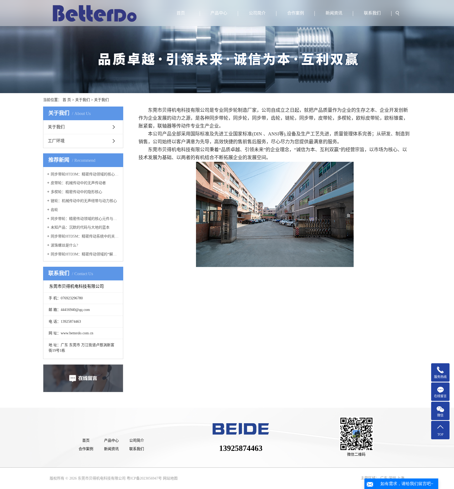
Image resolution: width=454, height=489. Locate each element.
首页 (181, 13)
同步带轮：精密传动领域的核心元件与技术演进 (85, 219)
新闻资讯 (334, 13)
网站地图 (170, 478)
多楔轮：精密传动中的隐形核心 (76, 192)
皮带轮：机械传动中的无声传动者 (78, 183)
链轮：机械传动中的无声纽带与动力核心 (84, 201)
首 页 (67, 100)
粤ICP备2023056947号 (144, 478)
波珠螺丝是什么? (64, 245)
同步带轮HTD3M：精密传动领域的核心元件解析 (85, 174)
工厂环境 (56, 141)
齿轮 (54, 210)
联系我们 (372, 13)
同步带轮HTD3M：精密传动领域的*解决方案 (85, 254)
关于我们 (82, 100)
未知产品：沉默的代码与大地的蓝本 (80, 227)
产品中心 (218, 13)
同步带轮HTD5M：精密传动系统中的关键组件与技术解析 (85, 236)
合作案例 (295, 13)
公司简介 (257, 13)
